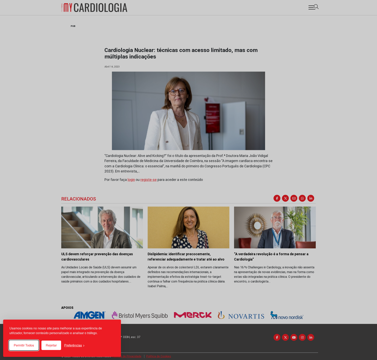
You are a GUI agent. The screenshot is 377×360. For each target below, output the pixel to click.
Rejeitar (51, 345)
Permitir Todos (24, 345)
